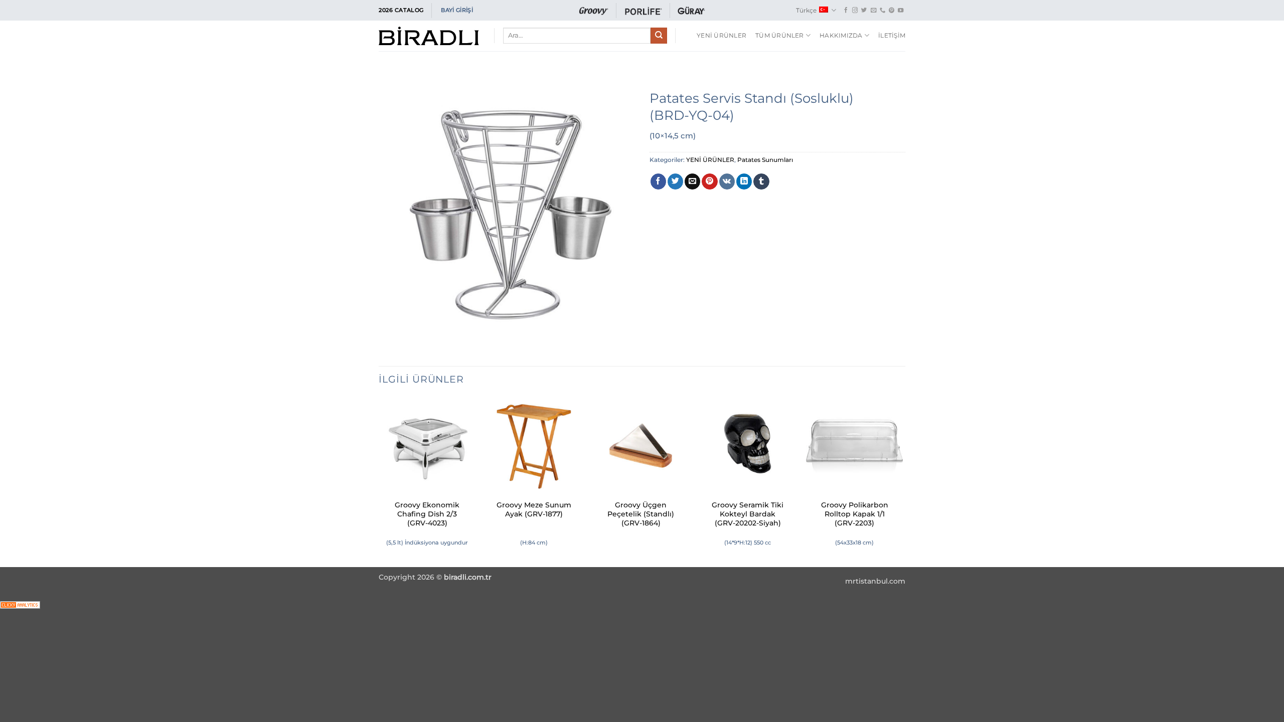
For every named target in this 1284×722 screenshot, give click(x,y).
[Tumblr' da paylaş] (761, 181)
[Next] (902, 482)
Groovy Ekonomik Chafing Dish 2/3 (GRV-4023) (427, 514)
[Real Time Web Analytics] (20, 604)
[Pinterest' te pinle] (709, 181)
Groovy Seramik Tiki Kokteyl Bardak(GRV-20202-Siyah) (747, 514)
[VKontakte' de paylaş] (727, 181)
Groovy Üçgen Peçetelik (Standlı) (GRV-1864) (640, 514)
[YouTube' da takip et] (900, 11)
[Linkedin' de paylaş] (744, 181)
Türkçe (806, 10)
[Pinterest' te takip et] (891, 11)
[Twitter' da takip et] (864, 11)
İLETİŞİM (891, 35)
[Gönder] (659, 36)
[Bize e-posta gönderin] (873, 11)
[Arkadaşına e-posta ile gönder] (692, 181)
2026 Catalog (401, 10)
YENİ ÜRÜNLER (721, 35)
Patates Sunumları (765, 159)
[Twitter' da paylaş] (675, 181)
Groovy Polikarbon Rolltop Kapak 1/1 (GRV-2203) (854, 514)
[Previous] (379, 482)
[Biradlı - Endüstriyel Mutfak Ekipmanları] (429, 36)
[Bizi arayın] (882, 11)
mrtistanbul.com (875, 581)
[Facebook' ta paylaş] (658, 181)
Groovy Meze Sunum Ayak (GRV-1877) (534, 509)
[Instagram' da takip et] (855, 11)
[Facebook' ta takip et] (846, 11)
